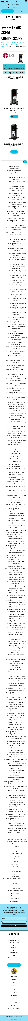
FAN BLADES (14, 864)
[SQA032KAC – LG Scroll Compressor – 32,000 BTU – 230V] (14, 132)
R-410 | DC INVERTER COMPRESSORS (16, 232)
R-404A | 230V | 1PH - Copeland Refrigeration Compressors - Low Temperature (17, 679)
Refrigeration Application (14, 464)
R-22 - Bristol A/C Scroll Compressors (16, 175)
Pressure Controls (15, 893)
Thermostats (16, 888)
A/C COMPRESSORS (14, 169)
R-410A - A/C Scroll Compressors (15, 226)
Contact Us (14, 992)
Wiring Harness (15, 898)
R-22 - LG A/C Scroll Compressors (16, 211)
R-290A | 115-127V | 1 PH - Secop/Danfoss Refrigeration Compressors (16, 562)
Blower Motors (15, 456)
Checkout (14, 1005)
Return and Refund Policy (14, 1012)
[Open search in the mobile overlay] (26, 11)
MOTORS (14, 449)
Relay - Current (17, 856)
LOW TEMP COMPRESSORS (14, 566)
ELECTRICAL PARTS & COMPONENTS (15, 837)
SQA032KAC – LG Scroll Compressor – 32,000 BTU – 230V (14, 145)
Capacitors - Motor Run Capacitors (16, 839)
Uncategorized (14, 901)
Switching (17, 859)
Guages (15, 883)
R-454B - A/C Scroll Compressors (15, 324)
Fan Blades (15, 866)
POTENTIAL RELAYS (16, 854)
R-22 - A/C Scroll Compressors (15, 173)
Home (2, 43)
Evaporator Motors (15, 459)
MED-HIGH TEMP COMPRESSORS (15, 707)
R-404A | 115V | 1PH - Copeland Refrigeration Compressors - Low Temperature (17, 672)
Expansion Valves (15, 881)
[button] (21, 1)
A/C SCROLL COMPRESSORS (14, 171)
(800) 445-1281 (15, 7)
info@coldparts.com (14, 958)
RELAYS (16, 852)
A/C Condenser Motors (15, 454)
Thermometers (15, 896)
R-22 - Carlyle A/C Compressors (16, 186)
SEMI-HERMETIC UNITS (16, 528)
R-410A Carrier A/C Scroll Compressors (16, 322)
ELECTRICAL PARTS (14, 835)
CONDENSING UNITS (14, 466)
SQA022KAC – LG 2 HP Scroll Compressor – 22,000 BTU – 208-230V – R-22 (14, 109)
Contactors (16, 846)
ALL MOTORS (14, 452)
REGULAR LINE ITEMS (14, 833)
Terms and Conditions (14, 1009)
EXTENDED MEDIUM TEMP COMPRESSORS (14, 530)
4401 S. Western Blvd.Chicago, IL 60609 (14, 941)
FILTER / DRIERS (14, 874)
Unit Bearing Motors (15, 461)
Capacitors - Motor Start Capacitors (17, 841)
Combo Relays (16, 844)
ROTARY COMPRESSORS (14, 331)
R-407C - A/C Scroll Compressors (15, 218)
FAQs (14, 989)
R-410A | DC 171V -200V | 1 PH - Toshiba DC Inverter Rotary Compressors (16, 408)
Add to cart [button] (14, 116)
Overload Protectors (16, 849)
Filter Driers (15, 876)
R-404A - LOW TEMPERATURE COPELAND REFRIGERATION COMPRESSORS (16, 666)
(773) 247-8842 (15, 4)
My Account (14, 1002)
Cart (14, 999)
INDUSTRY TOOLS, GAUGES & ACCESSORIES (15, 879)
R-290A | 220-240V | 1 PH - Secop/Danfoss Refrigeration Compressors (16, 655)
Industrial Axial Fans (15, 871)
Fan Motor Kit (15, 869)
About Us (14, 982)
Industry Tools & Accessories (15, 891)
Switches (16, 861)
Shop (6, 43)
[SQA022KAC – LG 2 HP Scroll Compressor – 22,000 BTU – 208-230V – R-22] (14, 97)
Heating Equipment (15, 886)
